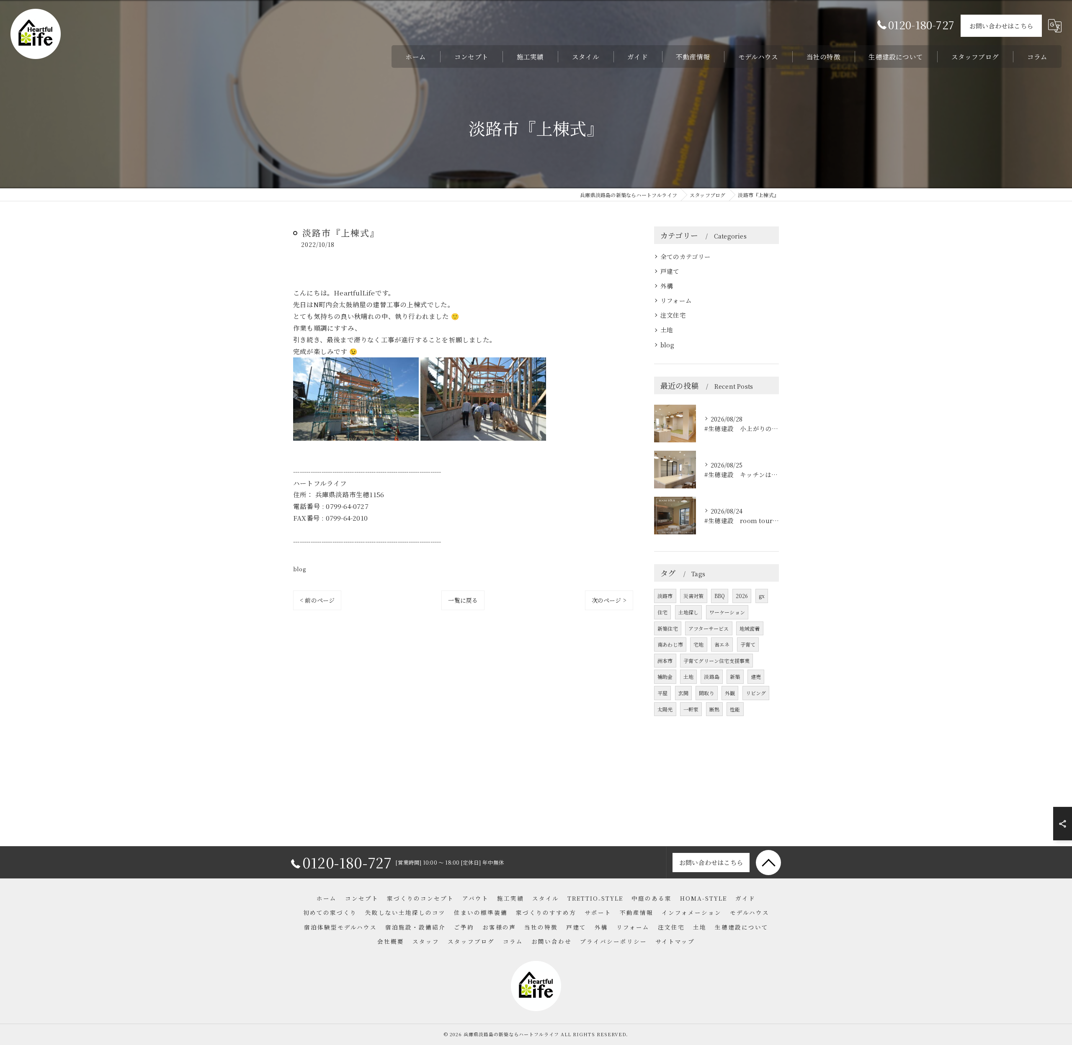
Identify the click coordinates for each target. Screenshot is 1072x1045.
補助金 (665, 676)
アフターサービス (708, 628)
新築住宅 (667, 628)
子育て (748, 644)
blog (299, 569)
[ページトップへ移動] (768, 862)
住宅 (662, 612)
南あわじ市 (670, 644)
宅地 (698, 644)
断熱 (714, 709)
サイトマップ (675, 941)
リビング (756, 692)
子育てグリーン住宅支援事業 (716, 660)
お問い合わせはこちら (1001, 25)
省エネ (722, 644)
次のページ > (609, 600)
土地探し (688, 612)
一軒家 (691, 709)
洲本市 (665, 660)
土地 (666, 329)
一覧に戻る (463, 600)
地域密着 (750, 628)
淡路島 (711, 676)
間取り (706, 692)
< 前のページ (317, 600)
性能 (735, 709)
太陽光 (665, 709)
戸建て (670, 271)
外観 (730, 692)
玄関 (683, 692)
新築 (735, 676)
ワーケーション (727, 612)
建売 (756, 676)
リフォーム (676, 300)
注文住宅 (673, 315)
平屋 (662, 692)
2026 (742, 595)
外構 (666, 285)
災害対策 (693, 595)
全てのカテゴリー (685, 256)
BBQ (719, 595)
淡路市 (665, 595)
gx (762, 595)
